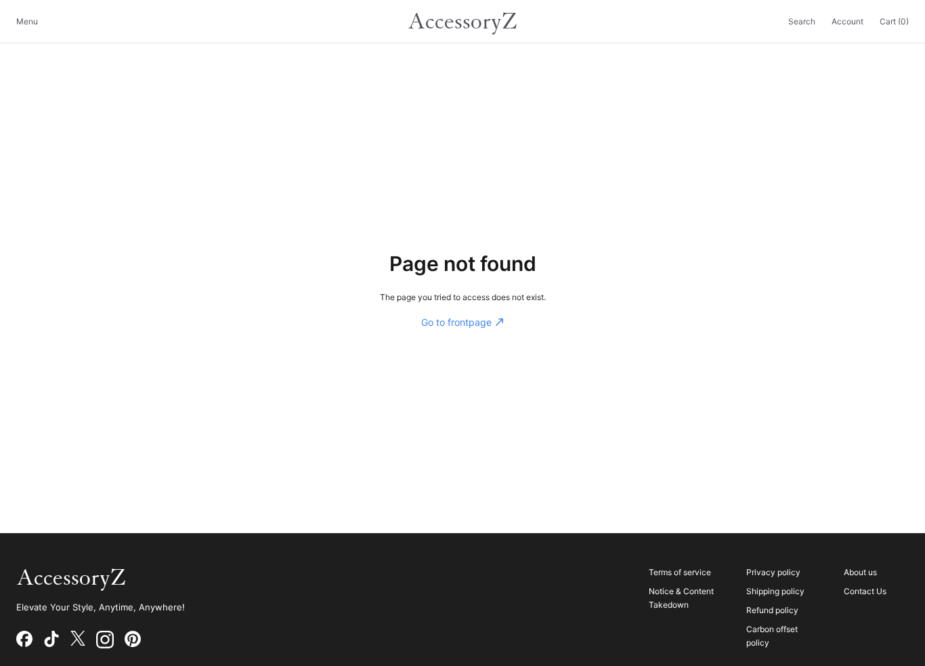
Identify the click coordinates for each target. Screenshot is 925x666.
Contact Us (865, 591)
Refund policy (772, 610)
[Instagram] (105, 639)
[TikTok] (51, 639)
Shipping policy (775, 591)
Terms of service (680, 572)
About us (860, 572)
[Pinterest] (133, 639)
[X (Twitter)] (77, 639)
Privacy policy (773, 572)
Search (801, 21)
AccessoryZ (462, 21)
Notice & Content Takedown (681, 598)
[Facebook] (24, 639)
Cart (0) (894, 21)
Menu (27, 21)
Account (847, 21)
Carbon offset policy (772, 636)
